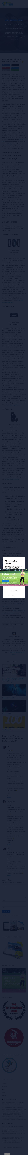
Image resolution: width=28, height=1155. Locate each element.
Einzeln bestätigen (14, 591)
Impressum (17, 596)
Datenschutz (11, 596)
